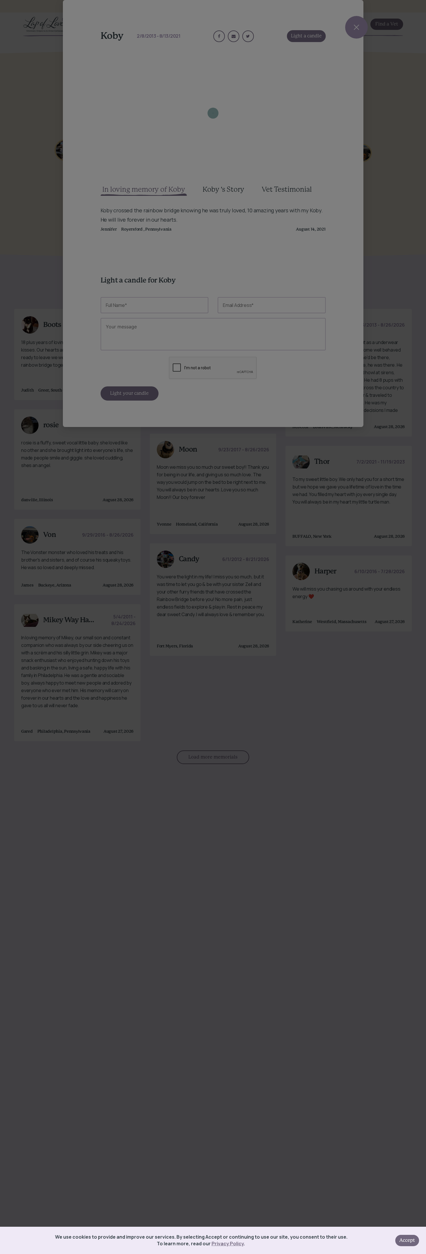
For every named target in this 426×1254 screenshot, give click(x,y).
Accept (407, 1240)
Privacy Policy (228, 1243)
